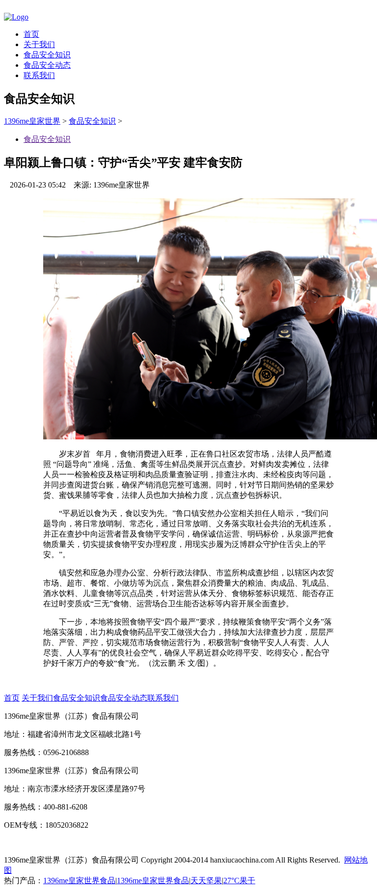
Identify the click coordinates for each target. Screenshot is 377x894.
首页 (31, 34)
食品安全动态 (47, 65)
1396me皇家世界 (32, 121)
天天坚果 (206, 880)
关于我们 (39, 44)
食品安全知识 (47, 55)
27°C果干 (239, 880)
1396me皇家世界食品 (79, 880)
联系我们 (39, 75)
